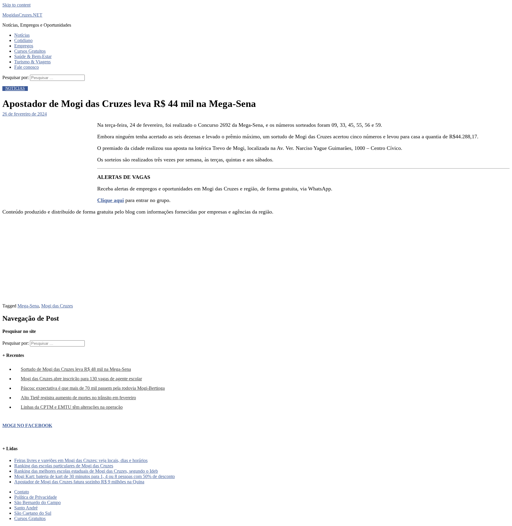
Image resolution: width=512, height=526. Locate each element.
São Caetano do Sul (32, 513)
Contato (21, 491)
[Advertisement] (46, 159)
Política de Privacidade (35, 497)
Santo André (26, 507)
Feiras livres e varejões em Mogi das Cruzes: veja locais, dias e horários (81, 460)
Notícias (22, 35)
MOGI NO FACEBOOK (27, 425)
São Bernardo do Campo (37, 502)
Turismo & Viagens (32, 61)
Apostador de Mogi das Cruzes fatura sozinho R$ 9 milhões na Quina (79, 481)
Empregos (23, 45)
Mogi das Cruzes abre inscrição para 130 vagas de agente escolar (81, 378)
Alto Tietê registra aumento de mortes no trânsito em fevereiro (78, 397)
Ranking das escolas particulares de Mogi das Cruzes (63, 465)
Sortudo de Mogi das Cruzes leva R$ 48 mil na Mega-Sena (76, 369)
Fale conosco (26, 67)
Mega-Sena (28, 305)
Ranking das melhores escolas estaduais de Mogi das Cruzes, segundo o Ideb (86, 471)
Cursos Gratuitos (30, 51)
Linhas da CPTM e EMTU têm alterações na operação (72, 407)
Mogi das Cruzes (57, 305)
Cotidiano (23, 40)
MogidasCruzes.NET (22, 14)
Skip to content (16, 4)
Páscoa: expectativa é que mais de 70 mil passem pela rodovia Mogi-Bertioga (93, 388)
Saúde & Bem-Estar (33, 56)
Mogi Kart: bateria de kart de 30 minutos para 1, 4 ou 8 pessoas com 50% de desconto (94, 476)
